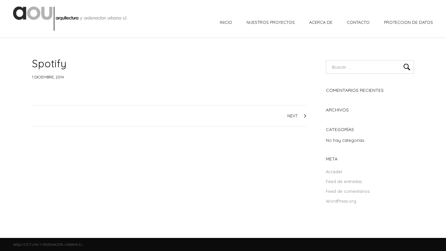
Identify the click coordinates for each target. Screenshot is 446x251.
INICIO (226, 22)
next (292, 115)
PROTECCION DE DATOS (408, 22)
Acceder (334, 171)
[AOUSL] (70, 19)
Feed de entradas (344, 181)
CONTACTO (358, 22)
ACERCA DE (320, 22)
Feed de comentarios (348, 191)
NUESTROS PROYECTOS (271, 22)
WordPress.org (341, 201)
